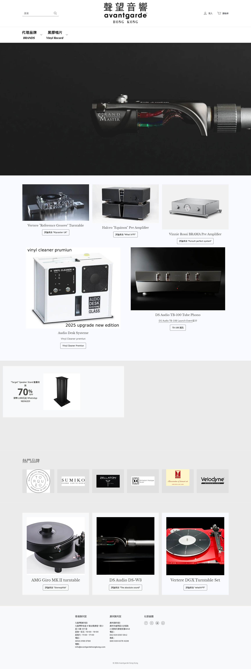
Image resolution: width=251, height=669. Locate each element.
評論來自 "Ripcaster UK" (55, 232)
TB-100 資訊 (178, 327)
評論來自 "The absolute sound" (125, 587)
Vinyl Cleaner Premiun (73, 345)
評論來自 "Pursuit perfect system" (195, 241)
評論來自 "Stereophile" (55, 587)
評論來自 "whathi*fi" (195, 587)
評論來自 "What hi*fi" (125, 234)
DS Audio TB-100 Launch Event (175, 320)
